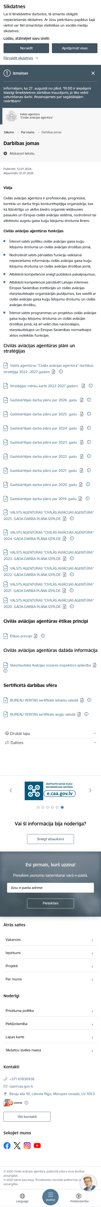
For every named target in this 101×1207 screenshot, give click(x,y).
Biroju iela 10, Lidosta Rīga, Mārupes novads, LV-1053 (52, 1094)
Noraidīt (26, 48)
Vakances (13, 939)
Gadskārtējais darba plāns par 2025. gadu (44, 414)
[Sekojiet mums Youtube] (37, 1145)
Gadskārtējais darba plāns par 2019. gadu (43, 499)
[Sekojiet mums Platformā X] (17, 1145)
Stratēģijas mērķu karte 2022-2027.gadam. (45, 386)
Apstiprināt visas (75, 48)
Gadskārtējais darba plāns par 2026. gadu (44, 400)
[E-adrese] (13, 1103)
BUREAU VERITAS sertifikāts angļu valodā (42, 714)
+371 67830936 (22, 1079)
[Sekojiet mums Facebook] (7, 1145)
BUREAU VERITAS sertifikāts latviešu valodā (44, 700)
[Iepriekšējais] (11, 790)
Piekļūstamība (16, 1024)
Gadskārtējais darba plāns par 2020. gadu (43, 484)
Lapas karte (15, 1037)
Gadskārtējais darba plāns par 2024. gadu (44, 428)
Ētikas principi (21, 636)
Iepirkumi (13, 953)
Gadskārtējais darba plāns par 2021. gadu (44, 470)
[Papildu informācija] (61, 371)
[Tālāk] (90, 790)
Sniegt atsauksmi (50, 839)
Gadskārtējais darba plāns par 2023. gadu (44, 442)
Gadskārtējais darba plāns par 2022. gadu (44, 456)
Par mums (14, 979)
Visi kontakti (27, 1116)
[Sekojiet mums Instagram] (27, 1145)
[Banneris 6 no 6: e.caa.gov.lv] (50, 790)
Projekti (12, 966)
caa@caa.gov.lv (21, 1086)
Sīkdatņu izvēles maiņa (23, 1050)
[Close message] (93, 73)
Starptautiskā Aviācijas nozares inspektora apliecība (50, 665)
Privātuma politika (20, 1010)
